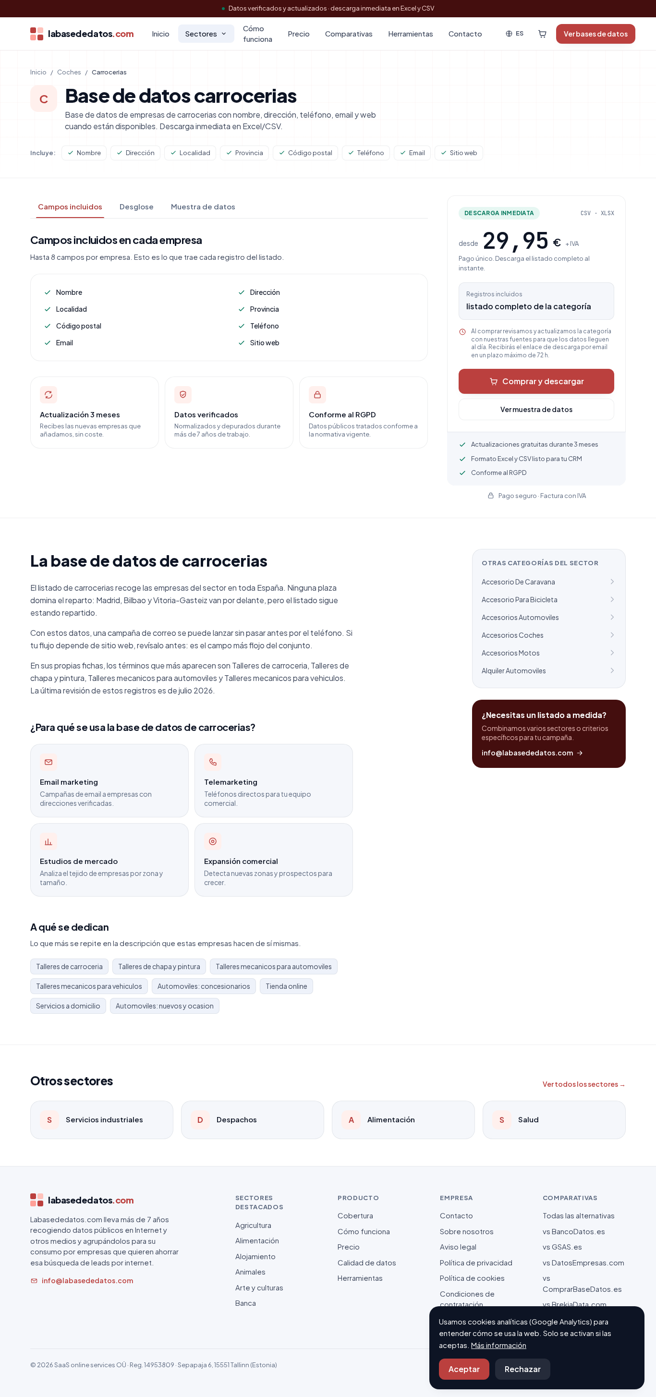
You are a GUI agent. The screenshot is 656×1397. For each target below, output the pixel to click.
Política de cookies (472, 1277)
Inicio (161, 33)
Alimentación (257, 1240)
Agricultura (253, 1224)
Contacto (465, 33)
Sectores (201, 33)
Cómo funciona (257, 34)
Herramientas (410, 33)
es (519, 33)
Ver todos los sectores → (584, 1084)
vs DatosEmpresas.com (583, 1262)
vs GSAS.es (562, 1246)
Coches (69, 72)
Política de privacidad (476, 1262)
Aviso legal (458, 1246)
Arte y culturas (259, 1287)
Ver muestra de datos (536, 409)
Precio (299, 33)
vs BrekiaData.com (575, 1304)
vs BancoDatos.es (574, 1231)
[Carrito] (542, 33)
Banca (245, 1302)
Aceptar (464, 1369)
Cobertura (355, 1215)
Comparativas (349, 33)
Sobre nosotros (467, 1231)
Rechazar (523, 1369)
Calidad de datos (367, 1262)
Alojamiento (255, 1256)
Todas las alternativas (579, 1215)
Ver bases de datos (596, 33)
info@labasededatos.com (527, 752)
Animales (250, 1271)
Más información (498, 1344)
